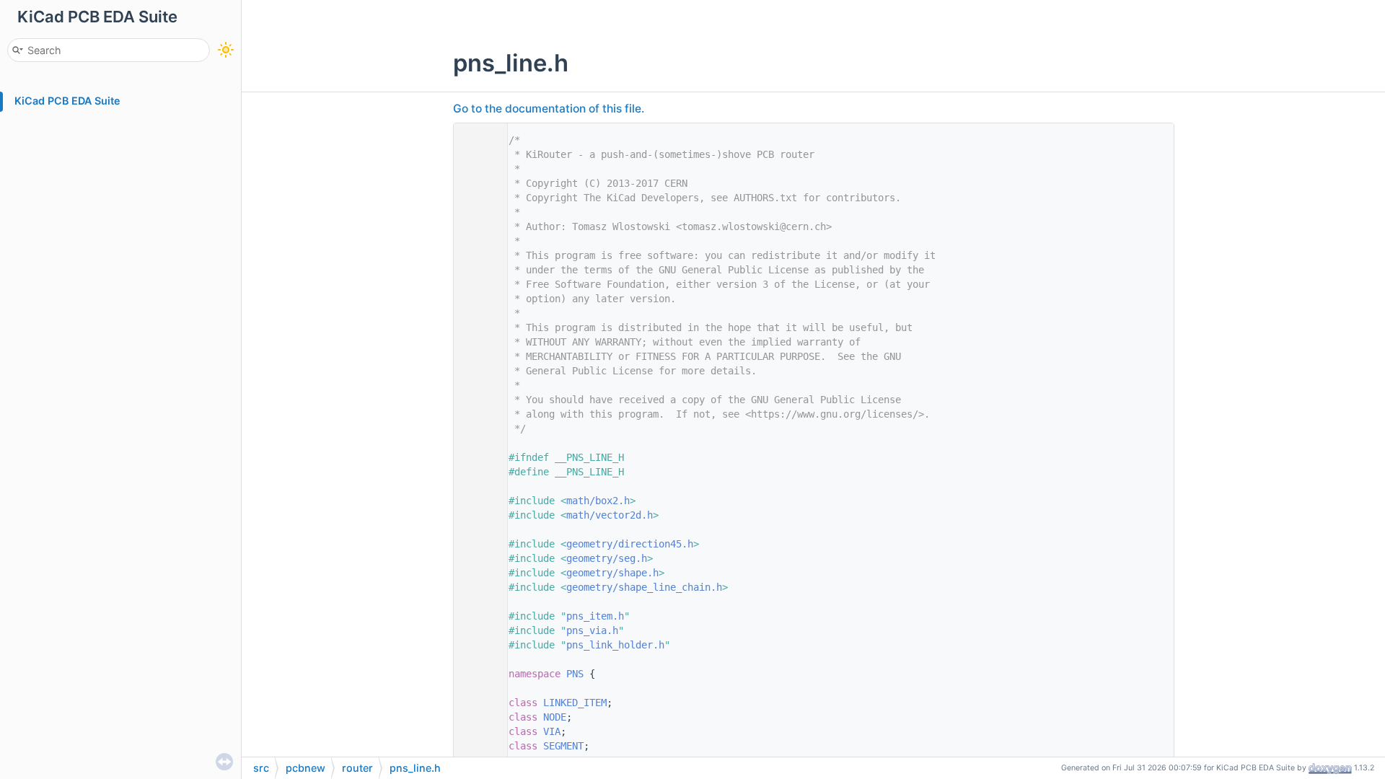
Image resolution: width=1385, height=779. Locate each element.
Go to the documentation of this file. (548, 108)
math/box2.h (598, 500)
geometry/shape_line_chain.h (644, 587)
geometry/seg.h (606, 558)
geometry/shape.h (612, 572)
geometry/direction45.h (629, 544)
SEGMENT (563, 746)
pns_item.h (595, 616)
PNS (575, 673)
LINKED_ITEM (575, 702)
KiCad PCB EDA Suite (67, 100)
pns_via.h (592, 630)
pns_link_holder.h (615, 645)
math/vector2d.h (609, 515)
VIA (551, 731)
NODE (554, 717)
